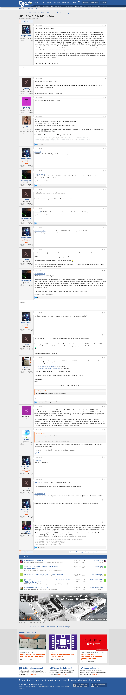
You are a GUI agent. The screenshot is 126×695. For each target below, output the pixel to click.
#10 (105, 250)
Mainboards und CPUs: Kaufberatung (46, 576)
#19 (105, 500)
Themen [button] (48, 2)
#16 (105, 429)
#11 (105, 270)
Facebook (50, 680)
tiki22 (25, 576)
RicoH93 (26, 562)
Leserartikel (30, 8)
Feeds (23, 680)
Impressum (22, 686)
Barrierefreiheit (65, 686)
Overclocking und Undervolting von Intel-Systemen (53, 584)
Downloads (56, 2)
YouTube (98, 680)
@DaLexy (37, 482)
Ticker (37, 2)
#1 (105, 25)
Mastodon (83, 680)
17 (83, 661)
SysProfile (37, 453)
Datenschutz (22, 688)
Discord (31, 680)
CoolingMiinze (24, 18)
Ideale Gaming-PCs (81, 6)
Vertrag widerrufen (44, 686)
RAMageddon (46, 6)
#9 (105, 228)
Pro (30, 533)
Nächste (29, 22)
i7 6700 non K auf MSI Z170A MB (36, 588)
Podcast (38, 6)
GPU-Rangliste (93, 6)
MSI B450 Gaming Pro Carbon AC (49, 368)
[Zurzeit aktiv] (26, 437)
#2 (105, 78)
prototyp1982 (27, 570)
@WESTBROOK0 (39, 174)
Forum (75, 2)
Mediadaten (34, 686)
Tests (42, 2)
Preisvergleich (66, 2)
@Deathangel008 (39, 231)
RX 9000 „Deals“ (68, 6)
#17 (105, 457)
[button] (25, 8)
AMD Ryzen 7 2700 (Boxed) (47, 366)
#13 (105, 335)
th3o (25, 589)
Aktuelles (21, 8)
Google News (61, 680)
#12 (105, 313)
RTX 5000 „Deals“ (57, 6)
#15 (105, 407)
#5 (105, 149)
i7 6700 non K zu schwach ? (34, 561)
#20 (105, 522)
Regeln (37, 8)
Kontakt (28, 686)
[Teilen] (103, 25)
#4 (105, 116)
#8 (105, 209)
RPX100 (26, 584)
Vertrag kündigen (55, 686)
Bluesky (40, 680)
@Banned (37, 152)
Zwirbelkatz (100, 589)
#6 (105, 171)
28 (22, 659)
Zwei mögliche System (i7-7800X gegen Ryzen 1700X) (43, 574)
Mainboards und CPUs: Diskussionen (47, 589)
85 (53, 659)
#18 (105, 479)
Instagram (73, 680)
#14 (105, 358)
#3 (105, 97)
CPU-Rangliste (103, 6)
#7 (105, 190)
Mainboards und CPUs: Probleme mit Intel (48, 562)
